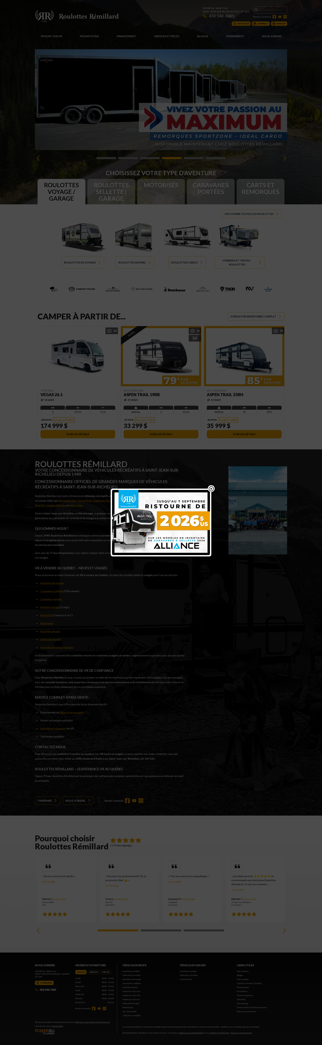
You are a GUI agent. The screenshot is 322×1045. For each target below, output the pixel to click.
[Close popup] (211, 488)
